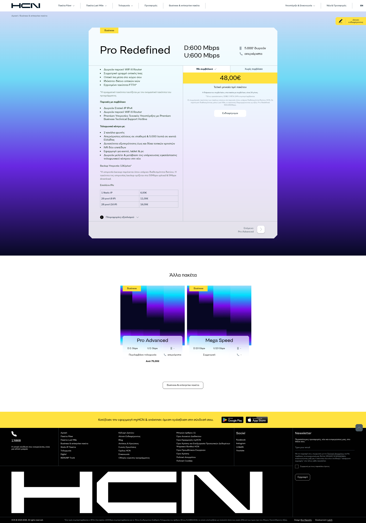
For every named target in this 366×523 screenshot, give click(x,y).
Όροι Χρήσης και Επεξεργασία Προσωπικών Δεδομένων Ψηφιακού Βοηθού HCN (203, 445)
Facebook (240, 439)
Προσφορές (151, 5)
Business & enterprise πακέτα (184, 5)
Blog (121, 440)
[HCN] (25, 5)
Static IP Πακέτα (68, 447)
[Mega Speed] (219, 322)
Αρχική (14, 15)
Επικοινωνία (124, 454)
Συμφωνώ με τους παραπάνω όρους (315, 466)
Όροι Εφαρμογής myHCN (188, 440)
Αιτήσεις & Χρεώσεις (129, 443)
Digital (63, 454)
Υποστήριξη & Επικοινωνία (298, 5)
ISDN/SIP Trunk (68, 457)
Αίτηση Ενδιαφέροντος (129, 436)
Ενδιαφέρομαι (230, 113)
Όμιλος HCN (125, 450)
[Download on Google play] (232, 420)
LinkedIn (240, 447)
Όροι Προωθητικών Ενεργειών (190, 450)
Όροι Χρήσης (182, 453)
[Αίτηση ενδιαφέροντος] (351, 21)
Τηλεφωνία (124, 5)
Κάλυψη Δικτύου (126, 432)
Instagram (240, 443)
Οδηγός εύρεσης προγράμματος (134, 457)
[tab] (206, 69)
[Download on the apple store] (257, 420)
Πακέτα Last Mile (95, 5)
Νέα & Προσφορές (336, 5)
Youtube (240, 450)
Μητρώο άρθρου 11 (186, 432)
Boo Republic (306, 520)
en (361, 6)
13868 (16, 441)
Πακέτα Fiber (64, 5)
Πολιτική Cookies (184, 461)
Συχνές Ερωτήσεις (127, 447)
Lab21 (329, 520)
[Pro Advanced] (152, 325)
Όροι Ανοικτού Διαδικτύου (188, 436)
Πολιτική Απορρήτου (186, 457)
